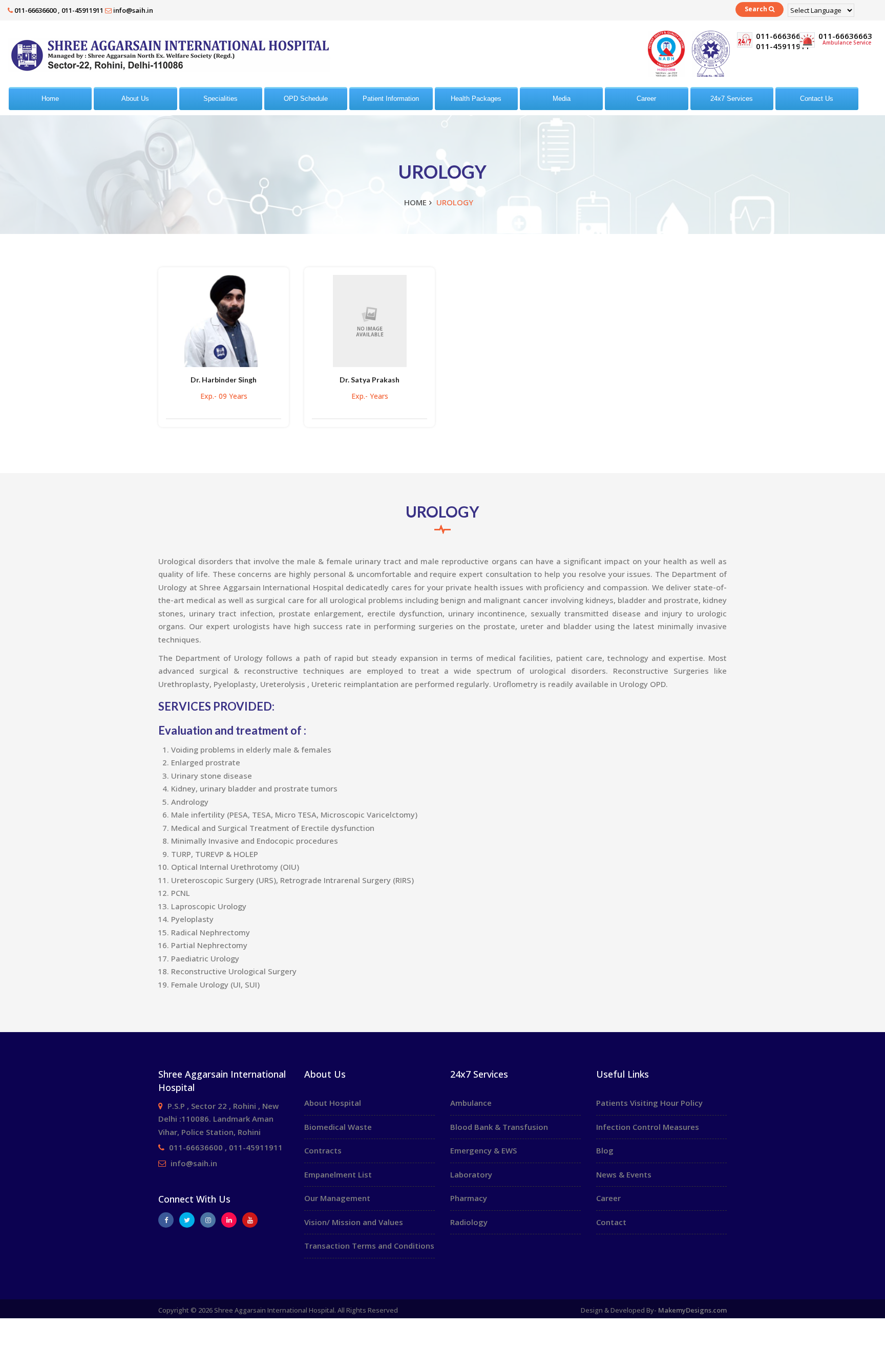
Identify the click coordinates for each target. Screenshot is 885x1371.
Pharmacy (468, 1198)
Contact (611, 1222)
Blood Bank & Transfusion (499, 1127)
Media (562, 98)
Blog (605, 1150)
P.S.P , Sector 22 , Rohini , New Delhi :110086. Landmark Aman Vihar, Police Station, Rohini (218, 1119)
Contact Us (816, 98)
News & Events (623, 1174)
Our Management (337, 1198)
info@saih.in (133, 10)
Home (50, 98)
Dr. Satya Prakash (369, 379)
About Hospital (332, 1103)
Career (646, 98)
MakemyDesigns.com (692, 1310)
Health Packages (476, 98)
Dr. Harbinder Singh (224, 379)
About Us (135, 98)
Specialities (220, 98)
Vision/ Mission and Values (353, 1222)
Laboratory (471, 1174)
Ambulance (471, 1103)
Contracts (323, 1150)
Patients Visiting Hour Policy (649, 1103)
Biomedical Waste (338, 1127)
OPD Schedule (306, 98)
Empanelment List (338, 1174)
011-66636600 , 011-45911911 (58, 10)
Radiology (469, 1222)
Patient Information (391, 98)
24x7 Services (731, 98)
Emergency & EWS (483, 1150)
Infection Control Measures (647, 1127)
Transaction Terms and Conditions (369, 1245)
